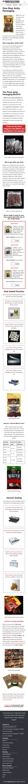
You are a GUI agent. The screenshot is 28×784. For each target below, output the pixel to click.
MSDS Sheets (5, 770)
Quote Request (6, 756)
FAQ (3, 777)
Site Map (4, 749)
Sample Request (6, 754)
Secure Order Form (7, 763)
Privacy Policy (5, 745)
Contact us (7, 705)
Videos (4, 774)
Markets (15, 4)
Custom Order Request (8, 758)
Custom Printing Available (14, 621)
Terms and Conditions (7, 742)
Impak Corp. (11, 781)
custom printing (19, 643)
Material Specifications (7, 768)
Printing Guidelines (7, 772)
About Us (4, 740)
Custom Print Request (7, 761)
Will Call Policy (5, 747)
